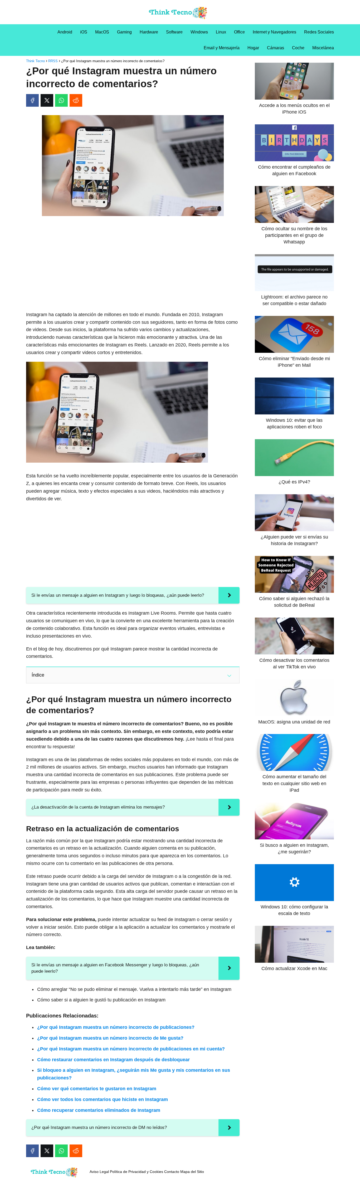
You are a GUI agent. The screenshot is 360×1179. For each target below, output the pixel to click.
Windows (199, 32)
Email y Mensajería (222, 48)
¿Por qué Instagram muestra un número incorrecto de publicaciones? (115, 1027)
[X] (47, 100)
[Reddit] (76, 100)
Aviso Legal (99, 1172)
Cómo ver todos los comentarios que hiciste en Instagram (102, 1099)
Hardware (149, 32)
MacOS (102, 32)
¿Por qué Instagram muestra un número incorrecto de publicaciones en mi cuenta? (131, 1048)
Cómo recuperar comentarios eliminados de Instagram (98, 1110)
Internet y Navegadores (274, 32)
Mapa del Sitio (192, 1172)
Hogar (253, 48)
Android (64, 32)
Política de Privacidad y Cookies (136, 1172)
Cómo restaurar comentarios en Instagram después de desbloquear (113, 1059)
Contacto (171, 1172)
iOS (83, 32)
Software (174, 32)
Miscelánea (323, 48)
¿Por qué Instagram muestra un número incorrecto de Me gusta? (110, 1038)
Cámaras (275, 48)
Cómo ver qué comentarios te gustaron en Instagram (96, 1088)
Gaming (124, 32)
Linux (221, 32)
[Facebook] (32, 100)
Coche (298, 48)
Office (239, 32)
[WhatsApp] (61, 100)
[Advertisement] (133, 259)
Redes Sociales (319, 32)
